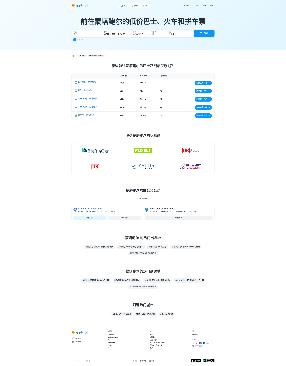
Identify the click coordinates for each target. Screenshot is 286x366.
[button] (99, 33)
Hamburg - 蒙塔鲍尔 (87, 99)
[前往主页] (79, 5)
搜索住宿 (80, 39)
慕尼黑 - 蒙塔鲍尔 (86, 115)
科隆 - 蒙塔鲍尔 (85, 90)
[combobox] (84, 33)
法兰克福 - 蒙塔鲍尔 (87, 82)
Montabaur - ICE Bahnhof (90, 208)
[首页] (73, 56)
